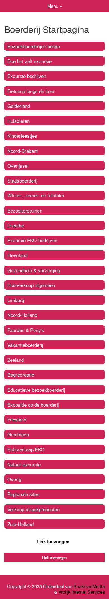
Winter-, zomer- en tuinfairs (35, 195)
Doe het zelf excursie (29, 60)
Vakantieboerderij (25, 344)
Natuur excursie (24, 464)
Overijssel (18, 165)
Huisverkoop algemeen (31, 285)
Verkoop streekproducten (33, 509)
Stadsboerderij (22, 180)
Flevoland (17, 255)
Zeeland (15, 359)
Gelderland (18, 105)
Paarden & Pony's (25, 329)
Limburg (15, 299)
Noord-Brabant (22, 150)
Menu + (54, 6)
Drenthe (15, 225)
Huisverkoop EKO (25, 449)
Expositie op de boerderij (33, 404)
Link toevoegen (53, 541)
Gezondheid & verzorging (33, 270)
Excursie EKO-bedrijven (32, 240)
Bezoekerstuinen (24, 210)
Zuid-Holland (20, 523)
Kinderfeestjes (22, 135)
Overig (14, 479)
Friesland (16, 419)
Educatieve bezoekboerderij (36, 389)
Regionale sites (23, 493)
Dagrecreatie (20, 374)
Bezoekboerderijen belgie (33, 46)
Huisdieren (18, 120)
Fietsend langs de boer (31, 91)
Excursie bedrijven (26, 75)
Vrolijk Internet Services (81, 592)
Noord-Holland (22, 314)
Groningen (18, 434)
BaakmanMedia (89, 586)
